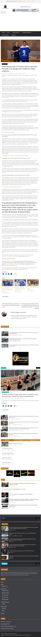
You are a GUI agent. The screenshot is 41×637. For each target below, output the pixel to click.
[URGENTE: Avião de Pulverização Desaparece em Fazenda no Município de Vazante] (4, 534)
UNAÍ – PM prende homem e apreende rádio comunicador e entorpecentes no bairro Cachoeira (11, 305)
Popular (8, 440)
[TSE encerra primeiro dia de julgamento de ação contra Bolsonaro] (4, 495)
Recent (21, 440)
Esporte (3, 610)
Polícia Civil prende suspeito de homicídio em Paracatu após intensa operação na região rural (23, 556)
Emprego (3, 603)
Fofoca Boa (4, 608)
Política (3, 32)
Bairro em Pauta (5, 597)
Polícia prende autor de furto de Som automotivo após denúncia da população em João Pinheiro (23, 506)
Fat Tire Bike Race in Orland (7, 448)
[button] (10, 32)
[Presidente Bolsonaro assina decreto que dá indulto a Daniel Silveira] (4, 551)
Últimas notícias (15, 32)
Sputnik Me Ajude (5, 599)
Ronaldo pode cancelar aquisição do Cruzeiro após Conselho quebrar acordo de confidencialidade (20, 288)
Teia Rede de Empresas (26, 32)
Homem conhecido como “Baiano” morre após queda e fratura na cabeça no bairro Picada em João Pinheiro (22, 339)
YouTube (11, 261)
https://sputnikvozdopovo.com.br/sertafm (10, 256)
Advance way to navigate (6, 457)
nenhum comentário (19, 335)
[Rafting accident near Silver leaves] (4, 444)
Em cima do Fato (5, 595)
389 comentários (11, 459)
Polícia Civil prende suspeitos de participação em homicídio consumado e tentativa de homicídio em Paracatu (22, 539)
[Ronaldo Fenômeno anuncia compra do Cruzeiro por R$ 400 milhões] (33, 282)
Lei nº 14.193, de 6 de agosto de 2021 (15, 111)
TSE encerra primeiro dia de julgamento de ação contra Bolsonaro (21, 494)
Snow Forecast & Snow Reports (7, 453)
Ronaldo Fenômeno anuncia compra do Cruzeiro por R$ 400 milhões (32, 287)
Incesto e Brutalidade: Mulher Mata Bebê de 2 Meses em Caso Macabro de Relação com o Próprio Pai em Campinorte (22, 545)
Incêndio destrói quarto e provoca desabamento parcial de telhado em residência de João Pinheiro (24, 345)
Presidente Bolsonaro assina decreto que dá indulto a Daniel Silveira (21, 550)
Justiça (8, 32)
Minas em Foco (4, 586)
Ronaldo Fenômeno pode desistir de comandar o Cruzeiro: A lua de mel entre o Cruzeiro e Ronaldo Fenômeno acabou (7, 288)
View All (38, 367)
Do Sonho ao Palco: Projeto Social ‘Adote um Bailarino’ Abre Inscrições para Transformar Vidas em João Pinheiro (20, 395)
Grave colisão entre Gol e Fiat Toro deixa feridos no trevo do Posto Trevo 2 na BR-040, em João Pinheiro (23, 333)
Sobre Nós (13, 35)
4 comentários (19, 418)
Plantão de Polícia (5, 590)
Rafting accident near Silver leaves (15, 443)
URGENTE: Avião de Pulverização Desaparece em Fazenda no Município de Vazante (22, 534)
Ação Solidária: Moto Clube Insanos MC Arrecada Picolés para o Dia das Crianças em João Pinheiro (24, 422)
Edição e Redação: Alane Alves (14, 73)
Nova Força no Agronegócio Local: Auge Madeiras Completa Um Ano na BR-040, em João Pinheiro (23, 434)
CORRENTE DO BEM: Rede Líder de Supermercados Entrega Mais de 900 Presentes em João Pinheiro (23, 417)
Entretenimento (5, 35)
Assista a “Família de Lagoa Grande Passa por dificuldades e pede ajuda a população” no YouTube (22, 484)
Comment (34, 440)
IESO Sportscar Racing (6, 462)
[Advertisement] (20, 23)
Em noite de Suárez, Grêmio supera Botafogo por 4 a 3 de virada (13, 489)
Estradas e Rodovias (5, 592)
